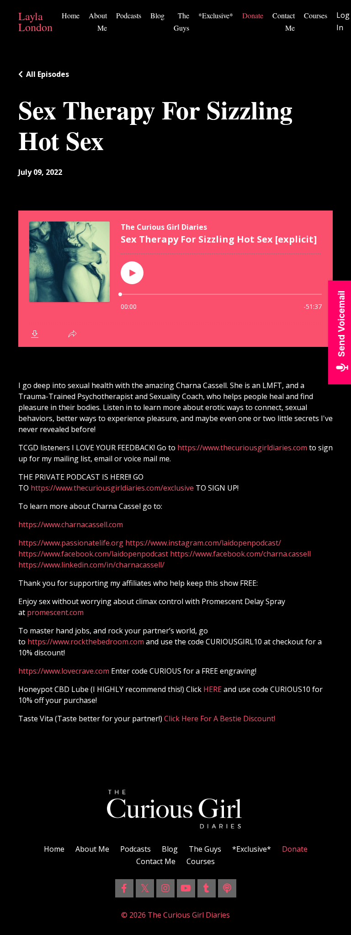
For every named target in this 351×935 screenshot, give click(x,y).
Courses (315, 15)
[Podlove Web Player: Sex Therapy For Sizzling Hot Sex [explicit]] (175, 279)
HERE (212, 689)
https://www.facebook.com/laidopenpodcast (93, 554)
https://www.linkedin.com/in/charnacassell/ (91, 565)
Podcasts (128, 15)
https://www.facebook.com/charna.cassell (240, 554)
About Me (98, 21)
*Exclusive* (215, 15)
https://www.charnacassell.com (70, 524)
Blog (157, 15)
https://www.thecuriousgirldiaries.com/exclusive (112, 488)
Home (71, 15)
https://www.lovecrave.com (63, 671)
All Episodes (47, 74)
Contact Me (283, 21)
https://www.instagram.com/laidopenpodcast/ (203, 543)
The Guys (181, 21)
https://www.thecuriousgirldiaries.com (242, 448)
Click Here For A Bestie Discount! (221, 718)
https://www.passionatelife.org (70, 543)
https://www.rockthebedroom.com (85, 642)
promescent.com (55, 612)
